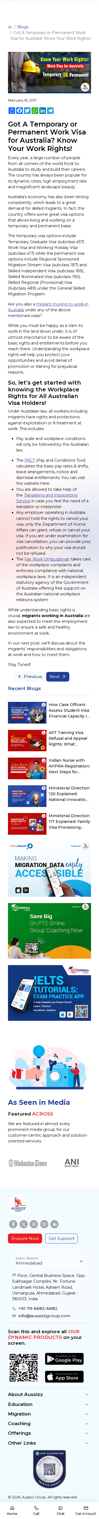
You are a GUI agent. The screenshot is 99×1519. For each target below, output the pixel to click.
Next (55, 676)
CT (32, 460)
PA (27, 460)
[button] (49, 1394)
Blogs (22, 26)
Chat (61, 1514)
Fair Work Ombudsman (47, 559)
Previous (33, 676)
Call (36, 1514)
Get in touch (85, 1514)
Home (12, 1514)
